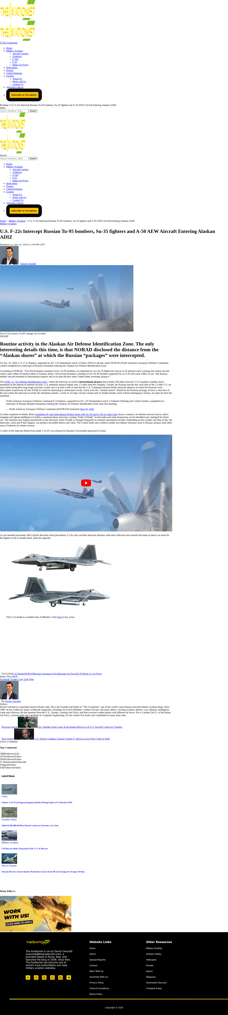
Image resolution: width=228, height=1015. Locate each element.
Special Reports (97, 959)
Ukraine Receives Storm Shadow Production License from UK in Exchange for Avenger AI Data (43, 872)
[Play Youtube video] (86, 483)
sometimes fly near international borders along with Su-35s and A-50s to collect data (76, 414)
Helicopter (151, 959)
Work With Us (96, 971)
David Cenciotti (28, 263)
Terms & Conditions (99, 988)
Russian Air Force (67, 673)
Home (92, 948)
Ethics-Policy (96, 994)
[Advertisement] (86, 645)
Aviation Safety (9, 819)
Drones (149, 965)
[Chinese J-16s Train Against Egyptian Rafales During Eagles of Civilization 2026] (9, 793)
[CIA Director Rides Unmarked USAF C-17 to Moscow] (9, 839)
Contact (93, 965)
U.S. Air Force (94, 673)
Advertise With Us (98, 976)
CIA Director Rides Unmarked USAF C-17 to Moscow (25, 848)
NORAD (29, 673)
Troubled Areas (154, 988)
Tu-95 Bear (81, 673)
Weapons (151, 976)
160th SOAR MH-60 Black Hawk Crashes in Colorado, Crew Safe (30, 825)
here (59, 617)
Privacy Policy (96, 982)
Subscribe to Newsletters (24, 95)
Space (149, 971)
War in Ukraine (9, 865)
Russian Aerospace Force (46, 673)
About (92, 954)
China (4, 796)
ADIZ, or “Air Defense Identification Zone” (26, 382)
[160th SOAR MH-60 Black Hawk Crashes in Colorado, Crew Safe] (9, 816)
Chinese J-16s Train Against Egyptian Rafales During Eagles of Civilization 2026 (37, 802)
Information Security (156, 982)
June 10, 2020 (87, 409)
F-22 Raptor (19, 673)
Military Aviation (8, 223)
